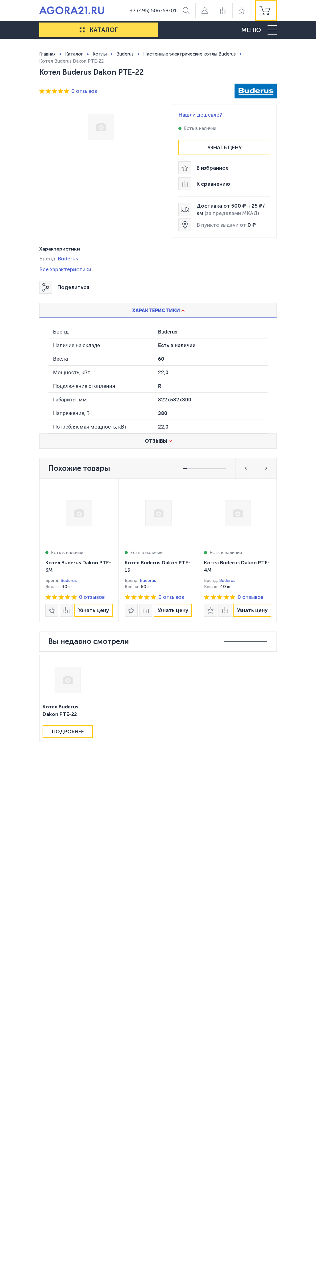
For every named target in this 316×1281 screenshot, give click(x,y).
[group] (266, 10)
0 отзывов (84, 91)
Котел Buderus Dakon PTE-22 (60, 710)
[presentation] (78, 550)
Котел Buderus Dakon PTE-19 (157, 566)
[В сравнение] (66, 610)
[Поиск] (186, 10)
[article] (78, 550)
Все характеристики (65, 269)
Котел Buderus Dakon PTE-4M (237, 566)
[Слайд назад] (245, 468)
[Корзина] (266, 10)
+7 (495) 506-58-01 (153, 10)
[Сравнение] (223, 10)
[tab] (158, 310)
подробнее (68, 731)
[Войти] (204, 10)
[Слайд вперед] (266, 468)
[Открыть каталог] (82, 29)
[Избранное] (241, 10)
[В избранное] (51, 610)
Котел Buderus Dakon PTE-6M (78, 566)
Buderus (68, 258)
